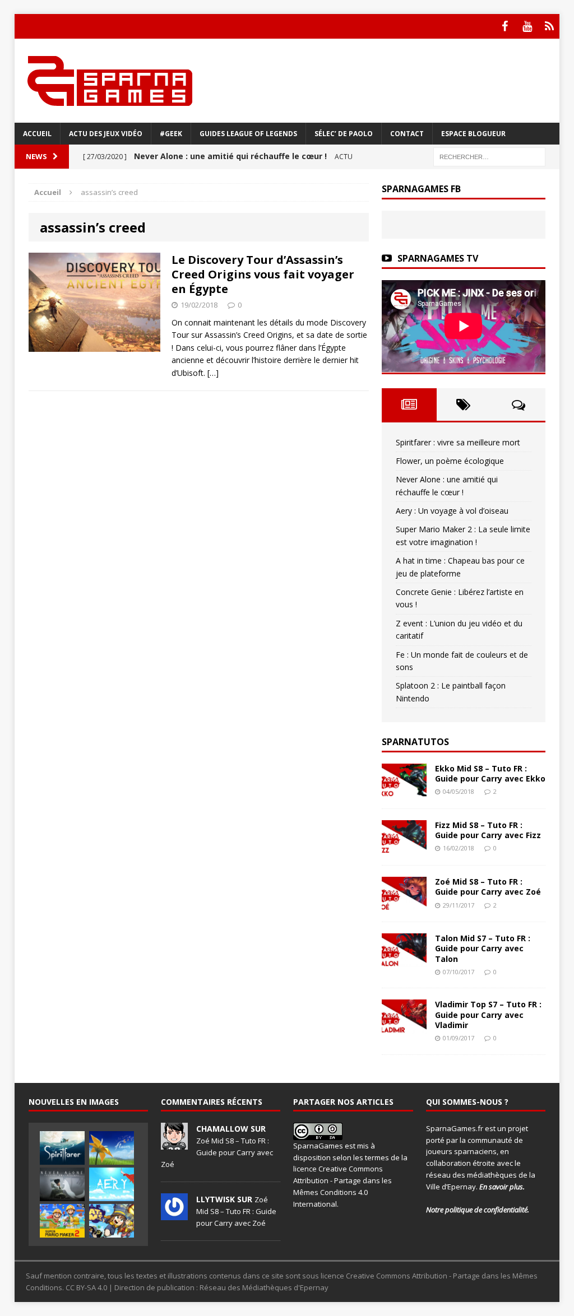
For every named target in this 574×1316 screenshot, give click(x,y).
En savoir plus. (502, 1187)
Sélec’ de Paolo (343, 133)
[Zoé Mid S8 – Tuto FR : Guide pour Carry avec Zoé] (404, 904)
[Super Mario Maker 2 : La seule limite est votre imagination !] (62, 1221)
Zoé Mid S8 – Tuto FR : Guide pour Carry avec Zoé (488, 886)
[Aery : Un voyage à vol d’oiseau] (111, 1184)
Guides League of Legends (248, 133)
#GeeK (171, 133)
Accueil (37, 133)
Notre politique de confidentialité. (477, 1210)
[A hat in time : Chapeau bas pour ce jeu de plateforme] (111, 1221)
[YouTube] (527, 26)
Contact (407, 133)
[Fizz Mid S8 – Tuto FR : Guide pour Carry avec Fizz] (404, 847)
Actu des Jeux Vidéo (105, 133)
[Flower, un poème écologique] (111, 1148)
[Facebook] (504, 26)
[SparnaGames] (287, 81)
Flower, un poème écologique (450, 460)
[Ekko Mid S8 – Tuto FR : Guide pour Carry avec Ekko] (404, 790)
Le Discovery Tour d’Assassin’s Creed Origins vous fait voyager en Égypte (263, 274)
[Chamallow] (174, 1143)
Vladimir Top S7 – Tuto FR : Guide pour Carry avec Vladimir (488, 1014)
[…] (213, 373)
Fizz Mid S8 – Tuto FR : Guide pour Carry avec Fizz (488, 830)
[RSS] (549, 26)
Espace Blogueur (473, 133)
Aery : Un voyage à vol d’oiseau (452, 510)
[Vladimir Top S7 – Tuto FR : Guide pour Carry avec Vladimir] (404, 1026)
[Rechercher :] (489, 156)
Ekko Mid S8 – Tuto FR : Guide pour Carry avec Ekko (490, 773)
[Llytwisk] (174, 1214)
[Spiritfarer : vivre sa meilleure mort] (62, 1148)
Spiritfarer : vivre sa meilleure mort (458, 442)
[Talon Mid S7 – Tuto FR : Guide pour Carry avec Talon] (404, 960)
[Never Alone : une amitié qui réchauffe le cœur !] (62, 1184)
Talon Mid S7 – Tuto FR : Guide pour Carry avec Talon (482, 948)
